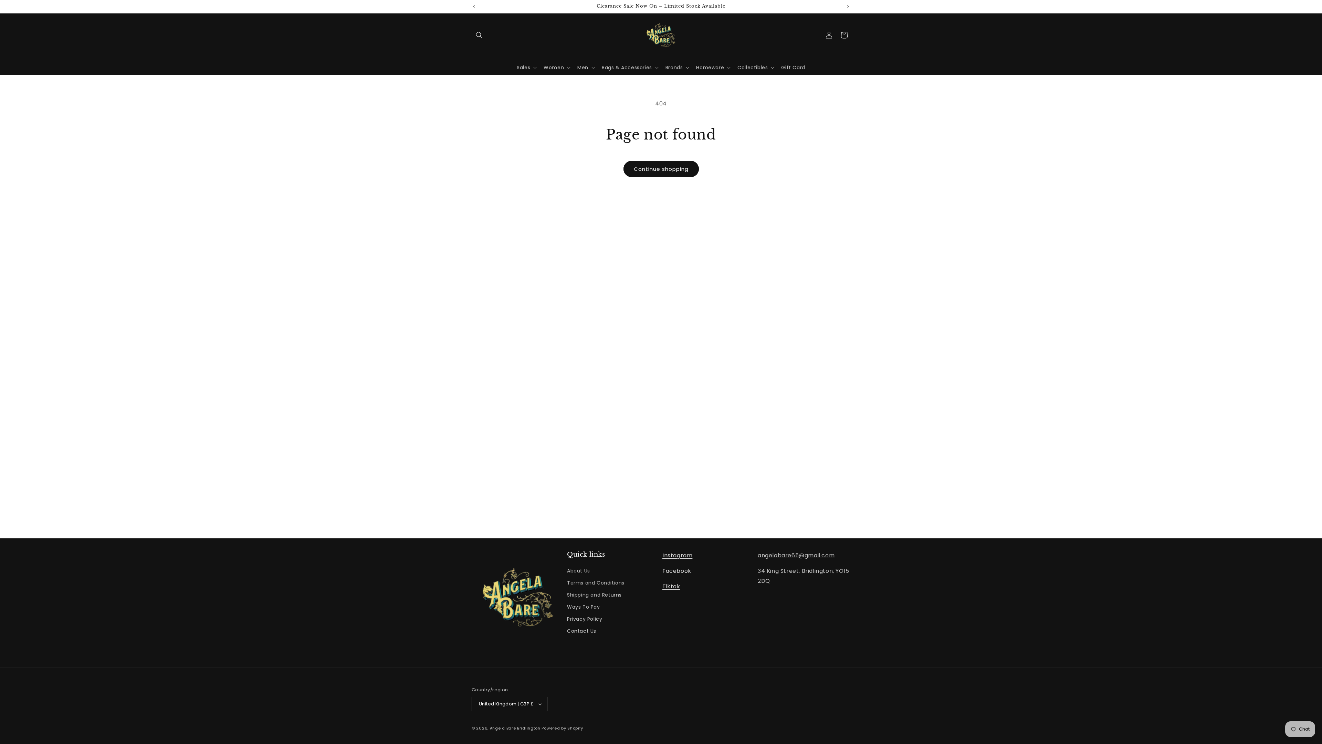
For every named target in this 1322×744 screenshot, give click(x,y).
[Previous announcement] (474, 6)
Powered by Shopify (562, 728)
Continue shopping (661, 169)
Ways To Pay (583, 606)
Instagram (677, 555)
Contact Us (581, 631)
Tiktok (671, 586)
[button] (479, 35)
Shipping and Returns (594, 594)
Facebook (676, 571)
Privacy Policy (584, 619)
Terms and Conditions (596, 582)
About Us (578, 570)
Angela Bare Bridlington (516, 728)
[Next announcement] (848, 6)
